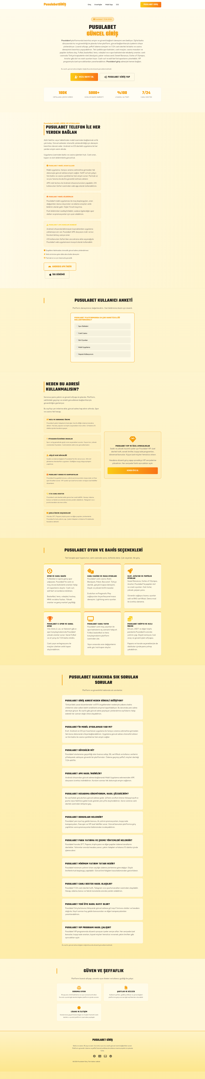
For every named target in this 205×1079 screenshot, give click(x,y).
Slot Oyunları (83, 340)
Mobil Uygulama (84, 347)
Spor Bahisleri (83, 326)
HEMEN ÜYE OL (133, 470)
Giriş (89, 4)
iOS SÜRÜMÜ (58, 274)
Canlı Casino (82, 333)
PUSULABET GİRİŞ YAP (119, 77)
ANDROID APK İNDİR (62, 266)
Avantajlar (98, 4)
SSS (117, 4)
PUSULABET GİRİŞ (151, 4)
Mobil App (109, 4)
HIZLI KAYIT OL (86, 77)
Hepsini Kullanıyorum (85, 354)
